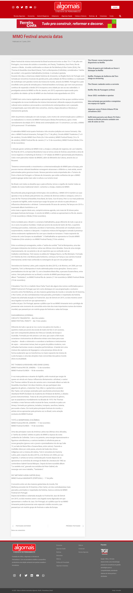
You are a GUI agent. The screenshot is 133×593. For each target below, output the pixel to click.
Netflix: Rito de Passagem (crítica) (101, 90)
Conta (111, 16)
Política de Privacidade (62, 562)
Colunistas (103, 16)
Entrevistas (59, 555)
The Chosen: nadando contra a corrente (103, 84)
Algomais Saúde (67, 16)
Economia (31, 16)
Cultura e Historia (80, 16)
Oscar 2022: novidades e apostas (101, 95)
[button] (120, 16)
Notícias (92, 16)
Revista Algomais (19, 16)
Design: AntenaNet (116, 590)
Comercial (81, 549)
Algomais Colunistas (62, 566)
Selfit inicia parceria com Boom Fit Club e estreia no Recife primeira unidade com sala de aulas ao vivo (104, 119)
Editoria (58, 559)
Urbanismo (55, 16)
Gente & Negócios (43, 16)
